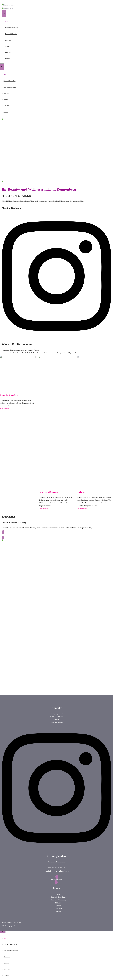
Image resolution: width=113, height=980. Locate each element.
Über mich (8, 52)
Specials (7, 46)
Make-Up (8, 40)
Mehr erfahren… (5, 409)
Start (6, 21)
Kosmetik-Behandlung (11, 27)
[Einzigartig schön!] (7, 8)
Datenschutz (17, 922)
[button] (56, 535)
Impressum (10, 922)
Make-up (81, 492)
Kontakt (7, 58)
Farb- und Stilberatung (11, 34)
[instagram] (56, 338)
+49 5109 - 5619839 (56, 867)
